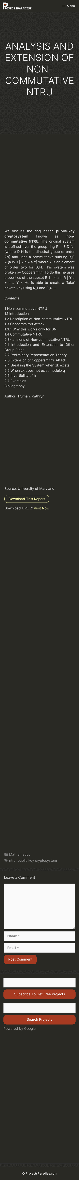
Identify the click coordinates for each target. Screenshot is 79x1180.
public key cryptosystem (37, 860)
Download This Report (27, 499)
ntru (12, 860)
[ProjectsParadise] (17, 6)
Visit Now (41, 508)
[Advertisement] (39, 185)
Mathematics (19, 854)
